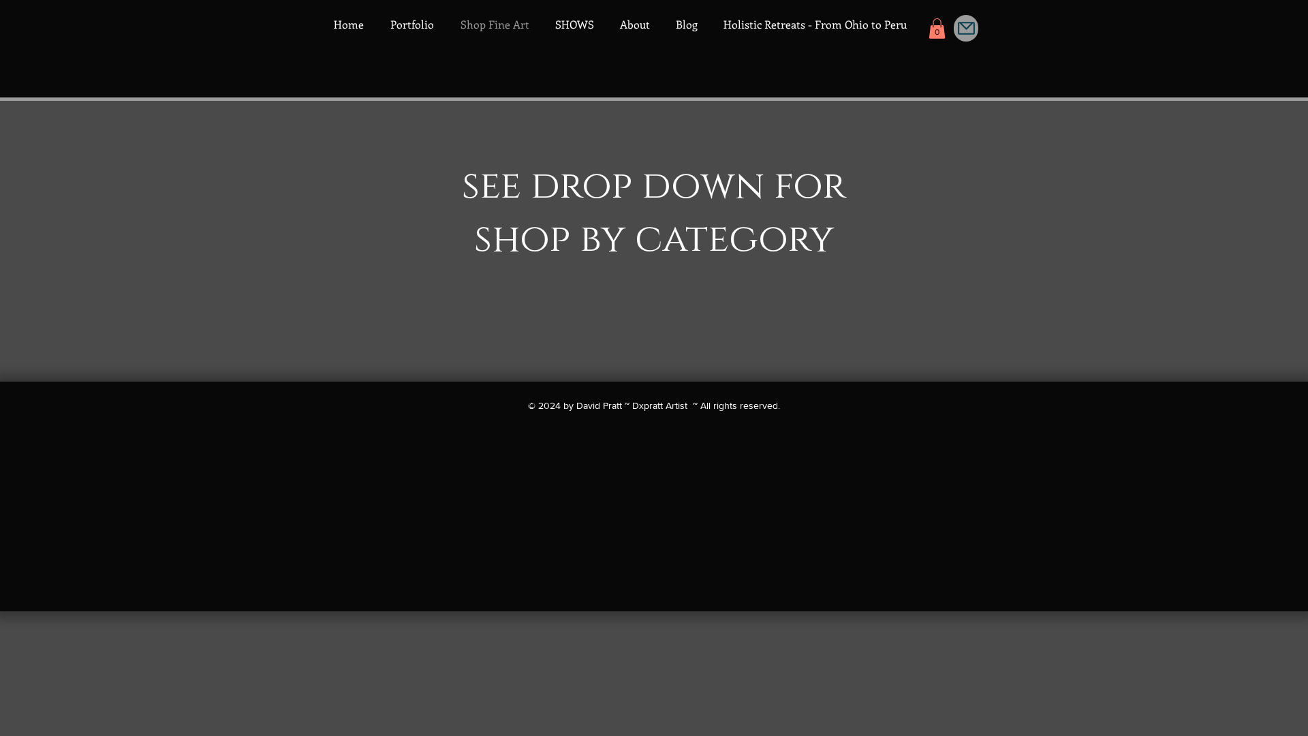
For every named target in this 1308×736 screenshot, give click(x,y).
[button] (937, 28)
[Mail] (966, 28)
